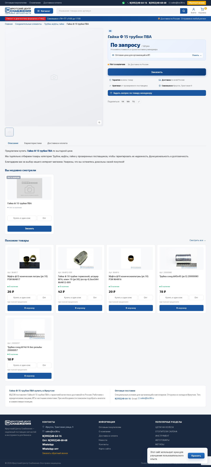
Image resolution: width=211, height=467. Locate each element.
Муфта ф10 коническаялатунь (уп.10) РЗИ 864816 (128, 278)
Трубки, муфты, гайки (64, 156)
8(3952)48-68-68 (157, 3)
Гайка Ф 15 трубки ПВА (19, 203)
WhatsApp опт (50, 448)
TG (133, 102)
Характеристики (33, 143)
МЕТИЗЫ (159, 444)
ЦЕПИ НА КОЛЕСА (164, 427)
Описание (13, 143)
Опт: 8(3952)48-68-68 (54, 440)
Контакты (104, 444)
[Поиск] (183, 11)
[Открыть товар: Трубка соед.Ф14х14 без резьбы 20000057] (29, 329)
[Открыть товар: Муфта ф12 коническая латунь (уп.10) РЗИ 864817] (29, 258)
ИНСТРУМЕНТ (162, 436)
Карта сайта (105, 448)
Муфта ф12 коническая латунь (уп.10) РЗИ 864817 (27, 278)
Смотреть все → (198, 240)
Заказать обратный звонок (55, 453)
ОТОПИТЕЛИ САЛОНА (166, 431)
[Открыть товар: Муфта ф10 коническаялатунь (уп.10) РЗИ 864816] (131, 258)
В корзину (29, 308)
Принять (196, 455)
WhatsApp (48, 444)
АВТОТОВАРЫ (162, 440)
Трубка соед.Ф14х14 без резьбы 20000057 (24, 349)
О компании (35, 3)
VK (123, 102)
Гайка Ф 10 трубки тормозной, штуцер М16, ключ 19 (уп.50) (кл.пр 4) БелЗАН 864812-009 (78, 279)
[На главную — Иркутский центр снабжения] (18, 11)
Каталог (45, 10)
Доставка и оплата (52, 3)
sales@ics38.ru (178, 3)
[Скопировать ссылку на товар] (139, 101)
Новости (103, 440)
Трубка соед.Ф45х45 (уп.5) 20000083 (178, 276)
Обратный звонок (197, 3)
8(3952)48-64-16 (138, 3)
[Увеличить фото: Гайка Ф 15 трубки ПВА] (99, 122)
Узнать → (197, 55)
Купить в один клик (21, 218)
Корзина (202, 11)
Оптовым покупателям (16, 3)
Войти (193, 13)
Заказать (156, 72)
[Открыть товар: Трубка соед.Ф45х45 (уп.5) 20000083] (181, 258)
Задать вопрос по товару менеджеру (132, 93)
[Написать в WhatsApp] (123, 2)
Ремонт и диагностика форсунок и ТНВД (25, 19)
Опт (44, 218)
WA (128, 102)
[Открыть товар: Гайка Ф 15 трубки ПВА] (29, 188)
